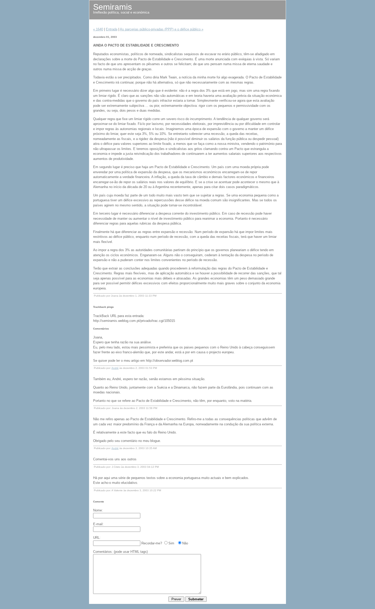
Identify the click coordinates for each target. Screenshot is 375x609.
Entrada (111, 29)
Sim (171, 543)
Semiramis (112, 6)
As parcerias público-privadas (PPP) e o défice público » (161, 29)
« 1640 (98, 29)
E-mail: (98, 524)
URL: (97, 538)
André (115, 368)
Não (185, 543)
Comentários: (103, 552)
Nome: (98, 510)
